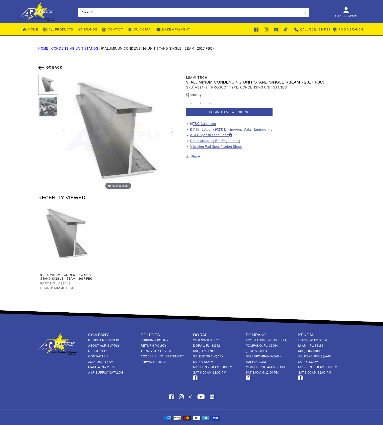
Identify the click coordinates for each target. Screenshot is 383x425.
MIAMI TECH (196, 77)
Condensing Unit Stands (74, 48)
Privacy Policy (154, 361)
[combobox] (193, 12)
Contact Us (98, 356)
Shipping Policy (155, 340)
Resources (98, 351)
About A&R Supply (104, 345)
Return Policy (154, 345)
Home (43, 48)
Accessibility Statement (162, 356)
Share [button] (195, 156)
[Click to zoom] (118, 132)
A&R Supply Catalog (106, 372)
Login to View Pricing (229, 112)
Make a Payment (102, 367)
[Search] (304, 12)
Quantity (194, 94)
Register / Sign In (103, 340)
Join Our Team (101, 361)
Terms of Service (156, 351)
